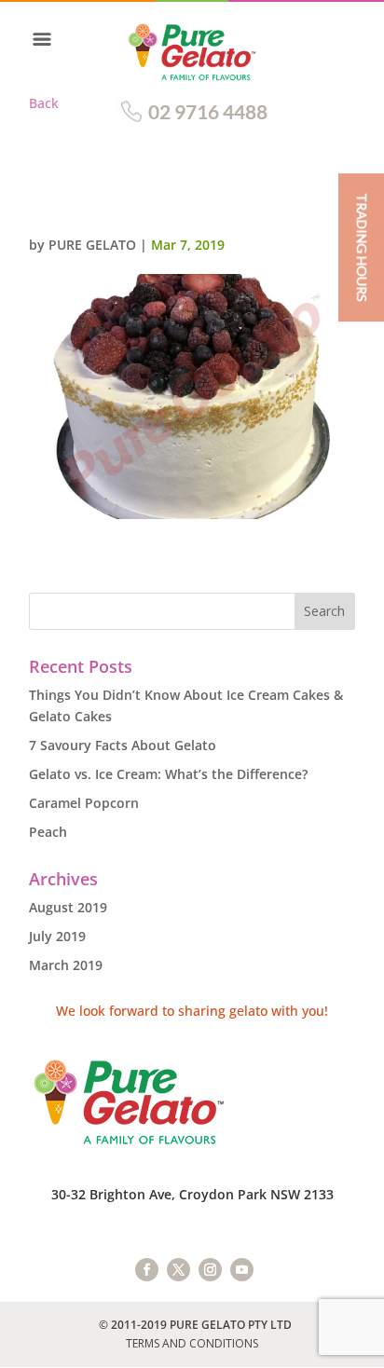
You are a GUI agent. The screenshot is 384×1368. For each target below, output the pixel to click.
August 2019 (68, 907)
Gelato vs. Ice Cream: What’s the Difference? (168, 774)
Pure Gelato (92, 244)
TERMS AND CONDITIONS (192, 1343)
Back (44, 103)
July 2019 (57, 936)
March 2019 (66, 965)
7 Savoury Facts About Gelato (122, 745)
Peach (48, 832)
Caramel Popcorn (84, 803)
